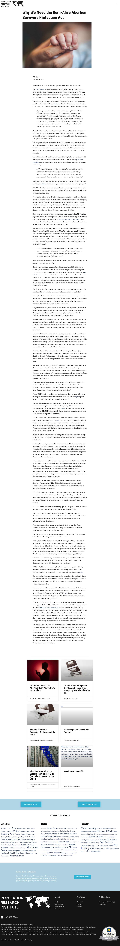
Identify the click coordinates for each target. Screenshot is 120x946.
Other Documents (95, 842)
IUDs (109, 837)
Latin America (30, 837)
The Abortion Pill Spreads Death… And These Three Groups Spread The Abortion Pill (77, 689)
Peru (20, 842)
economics (72, 836)
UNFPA (44, 855)
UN (76, 853)
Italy (15, 837)
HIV (56, 842)
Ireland (12, 837)
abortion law (60, 828)
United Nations (52, 855)
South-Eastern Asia (14, 845)
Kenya (23, 837)
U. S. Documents (92, 850)
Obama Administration (63, 844)
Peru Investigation (102, 845)
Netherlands (3, 842)
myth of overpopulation (51, 845)
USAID (59, 855)
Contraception (52, 836)
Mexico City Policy (108, 839)
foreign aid (52, 842)
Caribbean (33, 828)
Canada (28, 828)
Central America (6, 831)
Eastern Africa (30, 831)
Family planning (49, 839)
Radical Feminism (53, 850)
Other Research (106, 842)
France (33, 834)
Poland (30, 842)
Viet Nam (31, 853)
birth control (56, 831)
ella (116, 831)
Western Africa (5, 856)
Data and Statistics (107, 828)
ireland (105, 837)
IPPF (71, 842)
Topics (82, 851)
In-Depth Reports (96, 836)
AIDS (65, 828)
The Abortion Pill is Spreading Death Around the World (42, 732)
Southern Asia (6, 847)
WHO (63, 855)
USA (27, 853)
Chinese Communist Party (54, 834)
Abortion (52, 828)
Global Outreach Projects (112, 834)
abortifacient (43, 828)
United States (19, 853)
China (16, 831)
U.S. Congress (71, 853)
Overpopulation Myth (88, 845)
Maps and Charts (94, 840)
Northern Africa (14, 842)
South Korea (15, 848)
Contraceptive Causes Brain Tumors (76, 730)
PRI (70, 847)
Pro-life (75, 847)
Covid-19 (60, 836)
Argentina (9, 828)
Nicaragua (8, 842)
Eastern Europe (20, 834)
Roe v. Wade (61, 850)
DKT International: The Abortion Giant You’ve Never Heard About (42, 688)
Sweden (24, 848)
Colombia (22, 831)
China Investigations (91, 828)
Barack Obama (70, 828)
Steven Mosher (54, 852)
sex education (44, 853)
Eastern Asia (7, 834)
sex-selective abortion (71, 850)
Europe (28, 834)
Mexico (32, 839)
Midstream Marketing (24, 940)
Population (111, 845)
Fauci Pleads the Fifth (74, 771)
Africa (3, 828)
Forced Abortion (63, 839)
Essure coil (84, 834)
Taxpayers (64, 853)
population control (59, 847)
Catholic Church (65, 831)
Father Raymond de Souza (101, 834)
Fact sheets (91, 834)
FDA (57, 839)
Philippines (25, 842)
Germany (3, 837)
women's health (68, 855)
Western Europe (16, 855)
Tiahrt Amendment (114, 848)
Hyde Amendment (84, 837)
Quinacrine (100, 848)
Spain (20, 848)
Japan (19, 837)
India (8, 837)
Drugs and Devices (106, 831)
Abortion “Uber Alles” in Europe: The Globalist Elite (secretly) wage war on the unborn (42, 775)
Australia (19, 828)
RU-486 (106, 848)
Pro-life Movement (45, 850)
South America (27, 844)
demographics (66, 836)
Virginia (35, 853)
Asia (13, 828)
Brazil (24, 828)
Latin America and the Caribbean (15, 839)
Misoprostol (84, 842)
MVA (88, 842)
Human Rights (63, 841)
